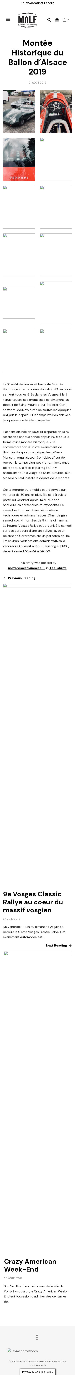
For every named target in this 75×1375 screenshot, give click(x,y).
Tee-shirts (58, 568)
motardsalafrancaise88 (26, 568)
